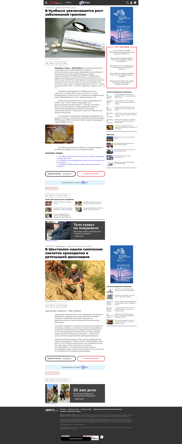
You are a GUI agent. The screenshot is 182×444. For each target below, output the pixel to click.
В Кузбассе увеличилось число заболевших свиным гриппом (92, 202)
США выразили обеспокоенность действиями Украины (124, 144)
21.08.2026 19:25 (49, 246)
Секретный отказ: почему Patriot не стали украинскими (124, 150)
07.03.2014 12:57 (49, 7)
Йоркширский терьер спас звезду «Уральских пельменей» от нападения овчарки (122, 82)
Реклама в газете (86, 409)
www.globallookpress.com (52, 59)
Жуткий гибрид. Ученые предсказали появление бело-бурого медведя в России (126, 303)
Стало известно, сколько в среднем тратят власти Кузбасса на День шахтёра (121, 75)
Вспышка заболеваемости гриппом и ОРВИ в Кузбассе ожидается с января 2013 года (62, 215)
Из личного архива (63, 301)
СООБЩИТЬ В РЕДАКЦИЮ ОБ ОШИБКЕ (70, 411)
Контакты (63, 409)
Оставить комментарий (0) (91, 173)
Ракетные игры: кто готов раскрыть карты (124, 137)
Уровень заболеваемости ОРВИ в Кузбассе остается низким (93, 208)
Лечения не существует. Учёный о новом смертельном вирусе (125, 296)
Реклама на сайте (73, 409)
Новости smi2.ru (51, 241)
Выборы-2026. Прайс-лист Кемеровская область (107, 409)
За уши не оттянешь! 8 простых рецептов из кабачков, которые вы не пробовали (126, 127)
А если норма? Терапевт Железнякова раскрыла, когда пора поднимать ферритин (121, 52)
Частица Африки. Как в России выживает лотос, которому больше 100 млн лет (125, 96)
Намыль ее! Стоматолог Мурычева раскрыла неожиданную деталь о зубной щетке (125, 121)
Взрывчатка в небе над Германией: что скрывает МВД (124, 163)
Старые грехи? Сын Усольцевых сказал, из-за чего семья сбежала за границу (125, 102)
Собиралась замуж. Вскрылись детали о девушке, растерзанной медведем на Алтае (124, 315)
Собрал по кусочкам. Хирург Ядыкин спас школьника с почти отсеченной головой (126, 115)
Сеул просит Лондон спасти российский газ (122, 156)
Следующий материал (76, 438)
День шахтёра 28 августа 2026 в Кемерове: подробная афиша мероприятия (122, 59)
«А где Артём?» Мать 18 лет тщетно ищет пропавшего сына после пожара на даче (125, 309)
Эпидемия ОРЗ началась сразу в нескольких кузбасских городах (62, 208)
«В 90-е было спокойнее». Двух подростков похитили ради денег (125, 289)
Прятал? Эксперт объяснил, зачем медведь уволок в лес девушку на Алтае (125, 108)
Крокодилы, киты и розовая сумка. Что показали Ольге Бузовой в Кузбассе (122, 67)
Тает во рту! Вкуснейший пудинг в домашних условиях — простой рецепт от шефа (125, 322)
